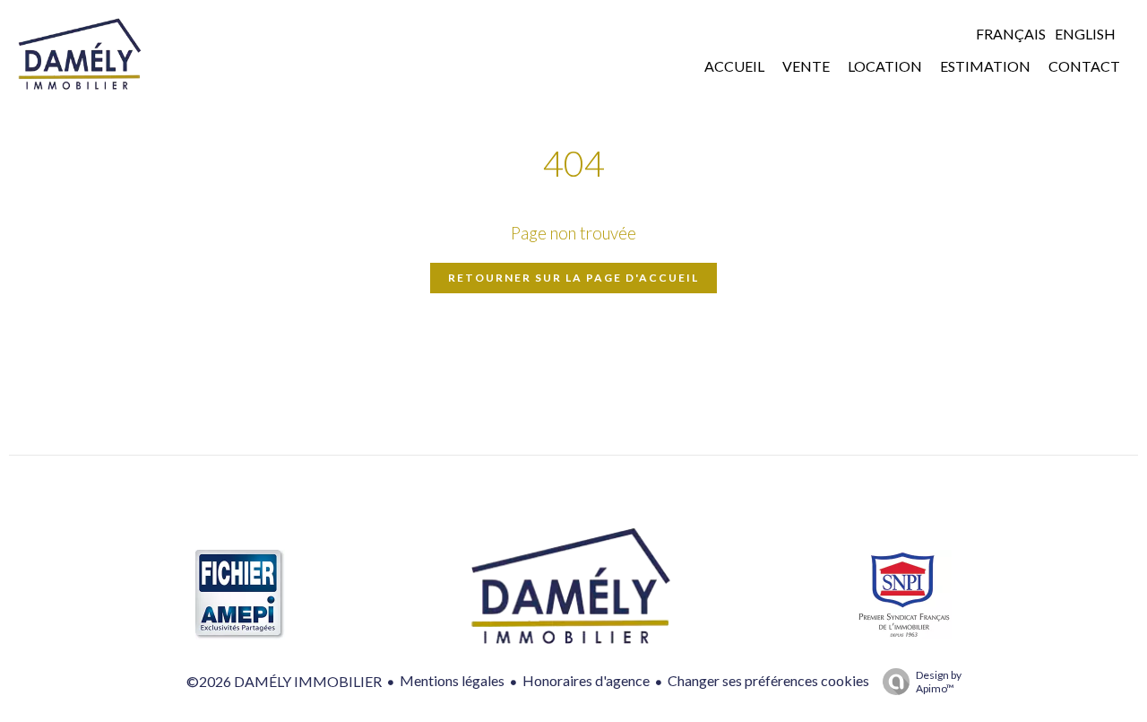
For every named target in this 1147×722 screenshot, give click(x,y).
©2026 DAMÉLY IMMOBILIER (284, 681)
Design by (939, 681)
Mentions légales (452, 680)
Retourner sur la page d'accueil (573, 277)
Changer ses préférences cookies (768, 680)
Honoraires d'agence (586, 680)
